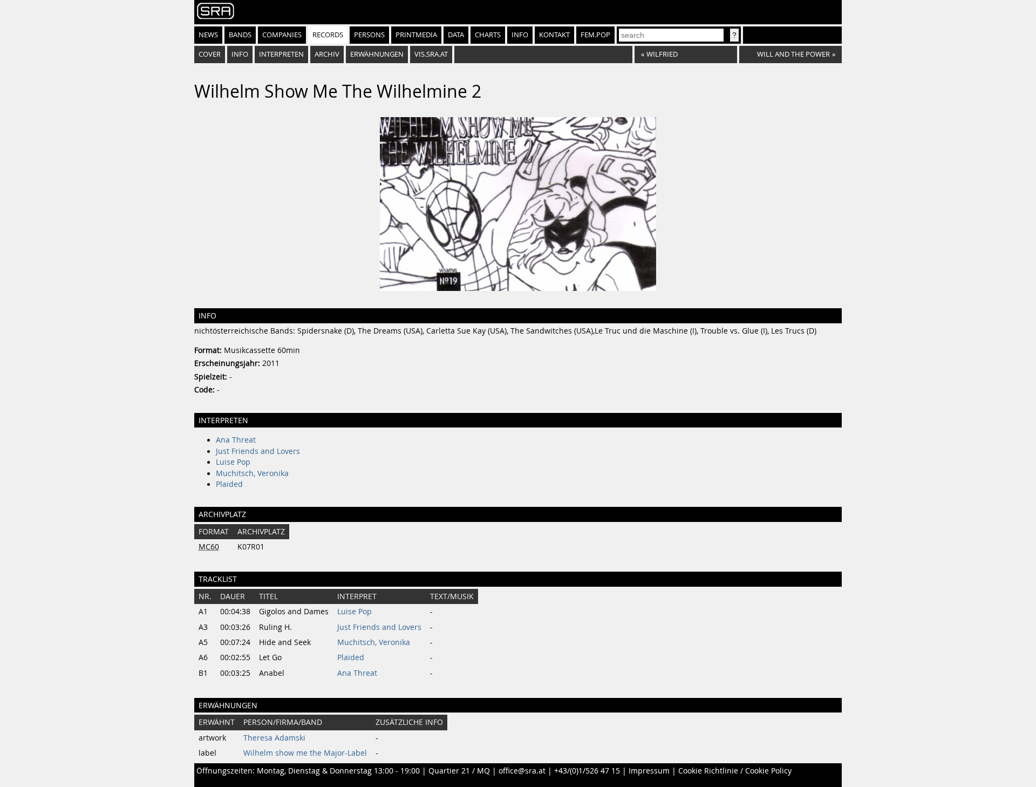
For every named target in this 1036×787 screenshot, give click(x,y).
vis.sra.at (431, 54)
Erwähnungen (377, 54)
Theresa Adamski (274, 738)
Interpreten (281, 54)
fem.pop (595, 34)
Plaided (229, 484)
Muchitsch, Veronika (252, 473)
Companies (282, 34)
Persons (369, 34)
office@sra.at (522, 771)
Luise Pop (233, 462)
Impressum (649, 771)
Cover (210, 54)
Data (456, 34)
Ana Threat (236, 440)
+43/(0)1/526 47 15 (587, 771)
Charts (488, 34)
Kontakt (554, 34)
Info (520, 34)
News (208, 34)
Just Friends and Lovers (258, 451)
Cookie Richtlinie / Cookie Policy (735, 771)
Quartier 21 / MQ (459, 771)
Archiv (327, 54)
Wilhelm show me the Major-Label (305, 753)
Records (327, 34)
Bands (240, 34)
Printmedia (416, 34)
